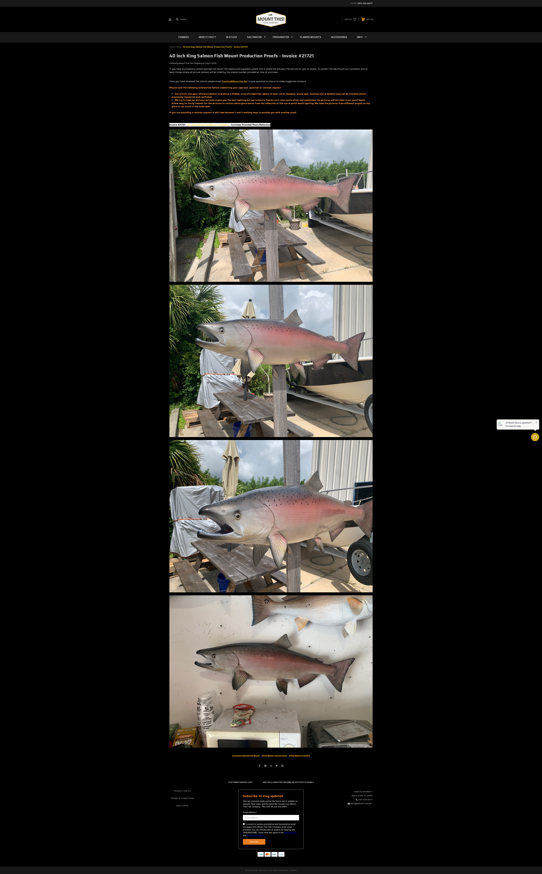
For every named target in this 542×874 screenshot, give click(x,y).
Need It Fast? (207, 37)
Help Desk (182, 805)
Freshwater (281, 37)
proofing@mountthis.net (235, 81)
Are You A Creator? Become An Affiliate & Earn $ (288, 782)
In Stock (231, 37)
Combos (183, 37)
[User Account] (170, 19)
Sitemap (293, 870)
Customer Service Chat (240, 782)
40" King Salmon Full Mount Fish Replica (208, 125)
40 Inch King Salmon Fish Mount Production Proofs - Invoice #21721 (241, 55)
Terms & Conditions (182, 798)
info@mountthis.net (361, 803)
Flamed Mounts (310, 37)
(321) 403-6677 (365, 3)
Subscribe (254, 842)
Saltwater (254, 37)
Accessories (339, 37)
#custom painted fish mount (246, 755)
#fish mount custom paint (274, 755)
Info (360, 37)
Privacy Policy (182, 790)
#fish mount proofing (299, 755)
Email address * (250, 812)
